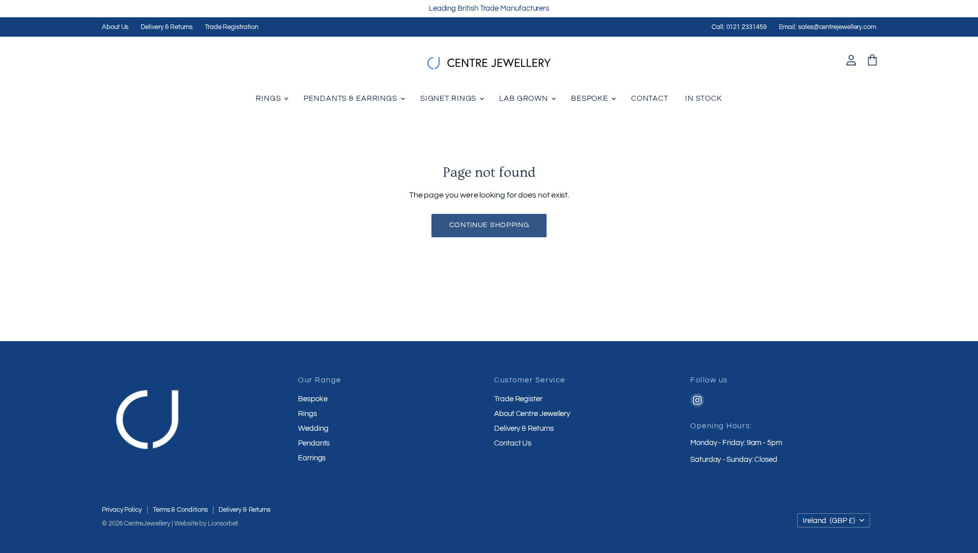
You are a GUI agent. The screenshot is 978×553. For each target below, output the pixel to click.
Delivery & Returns (167, 27)
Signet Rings (449, 98)
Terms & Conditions (180, 509)
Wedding (313, 428)
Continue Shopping (489, 225)
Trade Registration (231, 27)
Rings (269, 98)
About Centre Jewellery (532, 414)
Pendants (314, 443)
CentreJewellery (147, 523)
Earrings (311, 458)
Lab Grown (524, 98)
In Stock (703, 98)
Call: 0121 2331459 (739, 27)
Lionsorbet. (223, 523)
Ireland (829, 520)
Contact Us (512, 443)
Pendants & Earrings (351, 98)
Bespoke (590, 98)
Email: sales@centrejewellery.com (827, 27)
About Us (115, 27)
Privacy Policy (122, 509)
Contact (649, 98)
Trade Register (518, 399)
